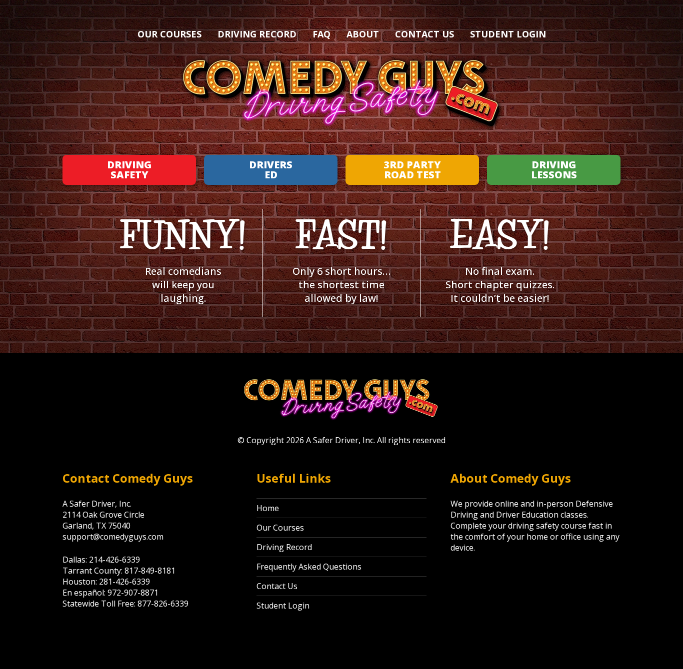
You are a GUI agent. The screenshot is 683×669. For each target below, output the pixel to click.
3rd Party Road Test (412, 169)
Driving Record (257, 34)
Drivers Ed (270, 169)
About (362, 34)
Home (267, 508)
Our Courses (170, 34)
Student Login (508, 34)
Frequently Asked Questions (309, 566)
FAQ (321, 34)
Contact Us (424, 34)
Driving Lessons (554, 169)
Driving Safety (129, 169)
